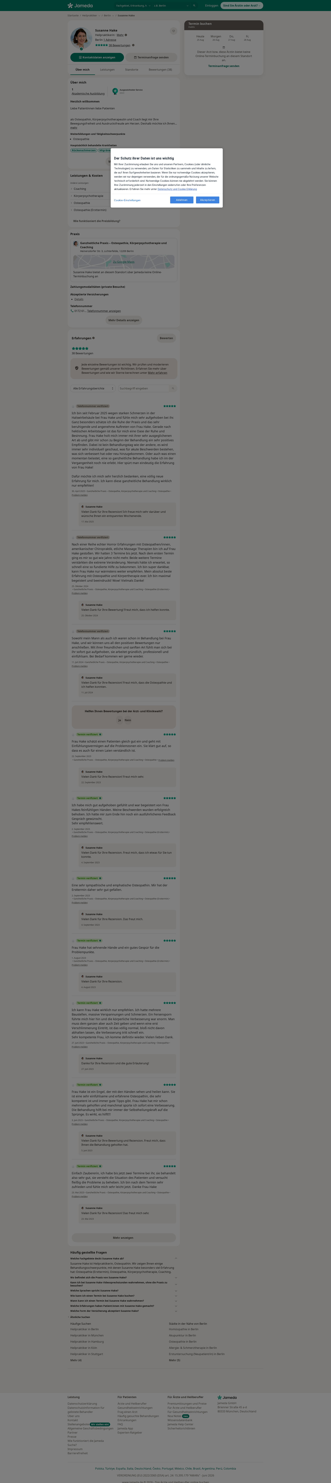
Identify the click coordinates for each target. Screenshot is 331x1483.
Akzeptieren (207, 200)
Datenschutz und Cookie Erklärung (177, 189)
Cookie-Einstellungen (127, 200)
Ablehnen (182, 200)
